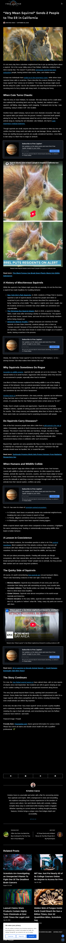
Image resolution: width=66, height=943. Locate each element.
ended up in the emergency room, (36, 77)
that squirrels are (34, 575)
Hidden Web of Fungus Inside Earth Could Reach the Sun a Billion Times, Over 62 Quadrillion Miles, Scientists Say (48, 914)
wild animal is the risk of (52, 425)
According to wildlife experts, (13, 372)
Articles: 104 (33, 819)
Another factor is (9, 395)
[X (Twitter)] (25, 776)
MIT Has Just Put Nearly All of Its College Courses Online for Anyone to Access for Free (48, 876)
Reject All (21, 936)
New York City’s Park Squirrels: (19, 295)
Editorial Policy (57, 932)
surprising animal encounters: (36, 507)
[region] (21, 931)
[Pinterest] (40, 776)
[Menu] (62, 3)
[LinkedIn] (55, 776)
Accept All (31, 936)
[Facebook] (10, 776)
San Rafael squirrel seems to (23, 682)
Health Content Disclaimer (43, 932)
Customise (10, 936)
